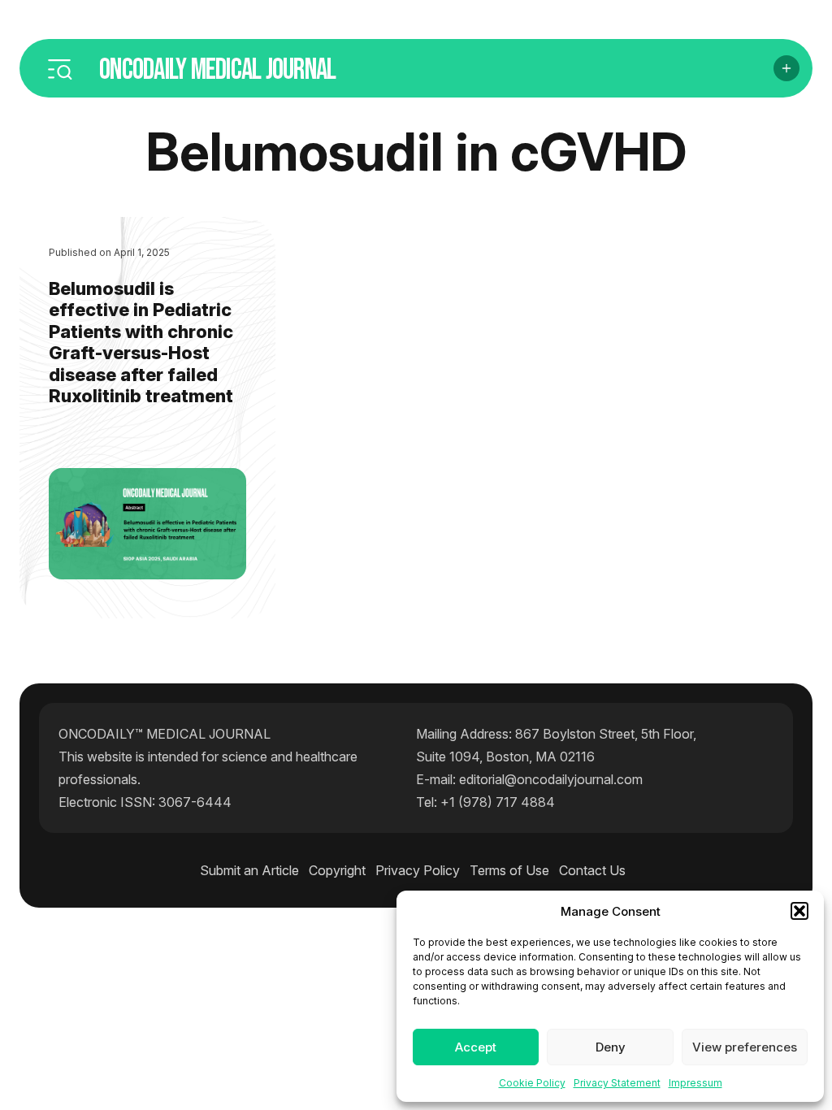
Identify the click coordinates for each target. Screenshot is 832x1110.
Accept (475, 1047)
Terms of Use (509, 870)
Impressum (695, 1083)
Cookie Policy (532, 1083)
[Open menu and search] (59, 68)
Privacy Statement (617, 1083)
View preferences (744, 1047)
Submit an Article (249, 870)
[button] (799, 911)
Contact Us (592, 870)
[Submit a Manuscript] (787, 68)
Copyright (337, 870)
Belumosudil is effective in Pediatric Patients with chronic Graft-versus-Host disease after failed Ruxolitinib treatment (141, 342)
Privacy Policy (417, 870)
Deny (611, 1047)
